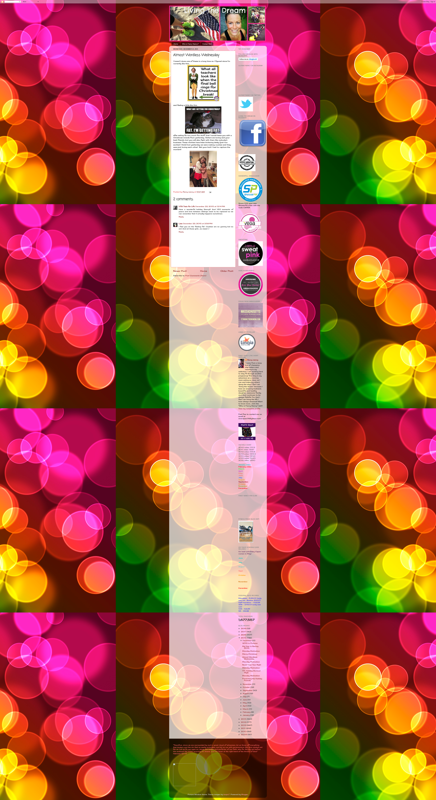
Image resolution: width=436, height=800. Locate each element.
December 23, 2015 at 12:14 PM (210, 206)
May (245, 703)
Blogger (244, 794)
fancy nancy (252, 360)
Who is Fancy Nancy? (190, 44)
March (246, 709)
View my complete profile (249, 409)
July (245, 696)
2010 (244, 731)
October (246, 687)
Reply (181, 217)
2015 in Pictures (250, 643)
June (245, 700)
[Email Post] (210, 192)
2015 (244, 638)
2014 (244, 719)
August (246, 693)
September (248, 690)
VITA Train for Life (187, 206)
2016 (244, 635)
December (247, 640)
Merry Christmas (249, 654)
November (247, 684)
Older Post (226, 271)
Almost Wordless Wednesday (249, 658)
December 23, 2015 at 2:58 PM (197, 223)
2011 (243, 728)
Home (176, 44)
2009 (244, 734)
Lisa (180, 223)
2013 (244, 722)
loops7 (227, 794)
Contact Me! (207, 44)
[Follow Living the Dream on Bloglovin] (248, 60)
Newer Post (180, 271)
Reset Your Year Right (251, 665)
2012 (244, 725)
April (245, 706)
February (247, 712)
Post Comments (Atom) (195, 276)
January (246, 715)
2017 (244, 632)
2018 (244, 628)
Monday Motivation (251, 651)
